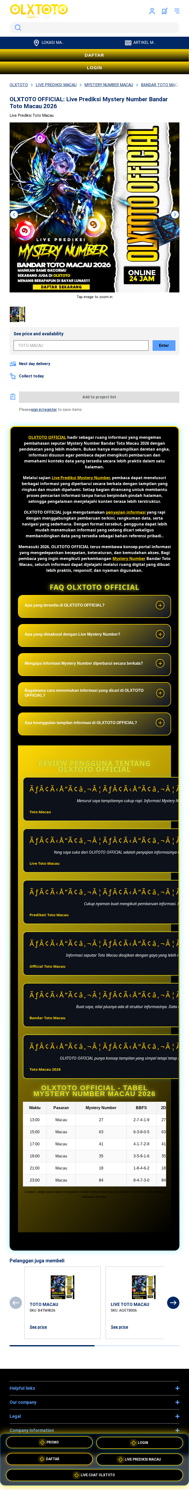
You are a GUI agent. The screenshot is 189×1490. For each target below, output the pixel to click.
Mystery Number (128, 558)
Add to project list (99, 397)
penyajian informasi (126, 512)
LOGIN (94, 67)
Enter (164, 345)
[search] (94, 27)
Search (17, 27)
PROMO (53, 1444)
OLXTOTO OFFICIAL (47, 437)
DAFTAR (94, 55)
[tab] (52, 1345)
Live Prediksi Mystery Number (81, 477)
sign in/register (44, 409)
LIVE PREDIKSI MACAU (143, 1459)
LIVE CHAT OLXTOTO (98, 1474)
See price (38, 1327)
